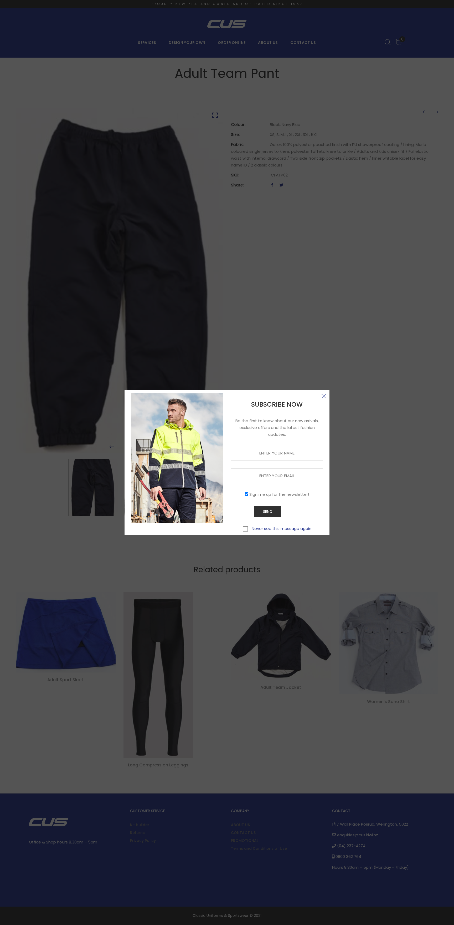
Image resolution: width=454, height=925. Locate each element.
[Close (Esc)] (323, 396)
